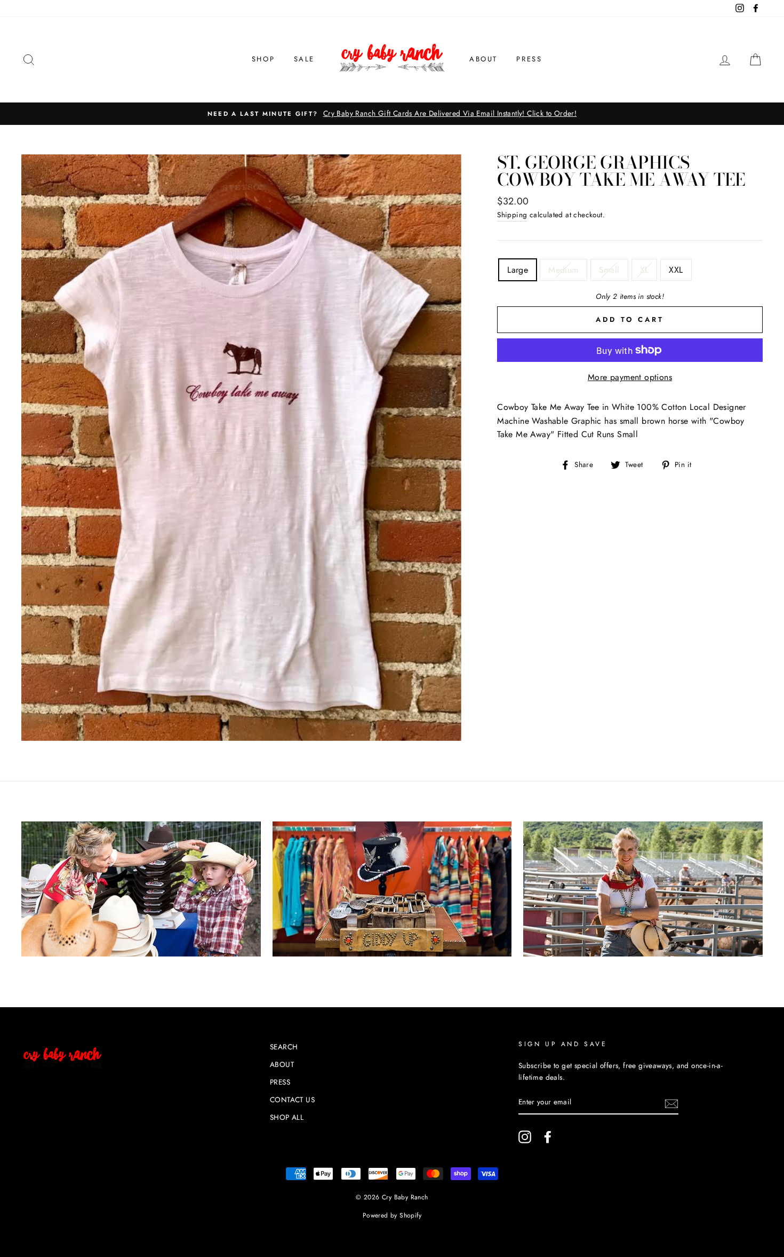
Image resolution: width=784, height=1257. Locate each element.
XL (644, 270)
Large (517, 270)
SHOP (263, 59)
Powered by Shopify (392, 1215)
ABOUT (483, 59)
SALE (304, 59)
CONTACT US (292, 1099)
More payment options (630, 377)
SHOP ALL (286, 1117)
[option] (392, 114)
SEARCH (284, 1046)
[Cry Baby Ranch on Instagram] (524, 1136)
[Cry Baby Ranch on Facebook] (547, 1136)
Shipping (512, 214)
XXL (676, 270)
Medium (563, 270)
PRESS (529, 59)
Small (609, 270)
